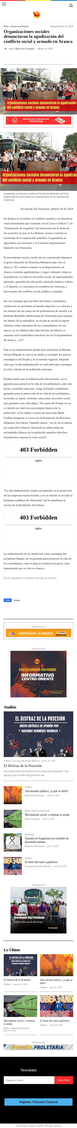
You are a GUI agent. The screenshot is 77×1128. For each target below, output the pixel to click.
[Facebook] (19, 57)
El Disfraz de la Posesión (23, 766)
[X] (28, 57)
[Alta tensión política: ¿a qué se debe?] (13, 795)
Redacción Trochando (24, 49)
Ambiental (29, 834)
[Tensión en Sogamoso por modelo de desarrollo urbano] (13, 842)
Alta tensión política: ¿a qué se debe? (46, 791)
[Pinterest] (36, 57)
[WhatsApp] (45, 57)
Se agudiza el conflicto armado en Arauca (32, 577)
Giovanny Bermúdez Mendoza (26, 761)
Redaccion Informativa (35, 795)
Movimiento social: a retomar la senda (47, 814)
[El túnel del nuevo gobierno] (13, 866)
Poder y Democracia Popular (16, 26)
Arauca (17, 600)
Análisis (7, 761)
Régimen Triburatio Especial (38, 1102)
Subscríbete (64, 1080)
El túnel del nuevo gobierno (41, 862)
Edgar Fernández (32, 819)
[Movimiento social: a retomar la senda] (13, 819)
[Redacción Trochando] (6, 48)
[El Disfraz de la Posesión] (38, 734)
